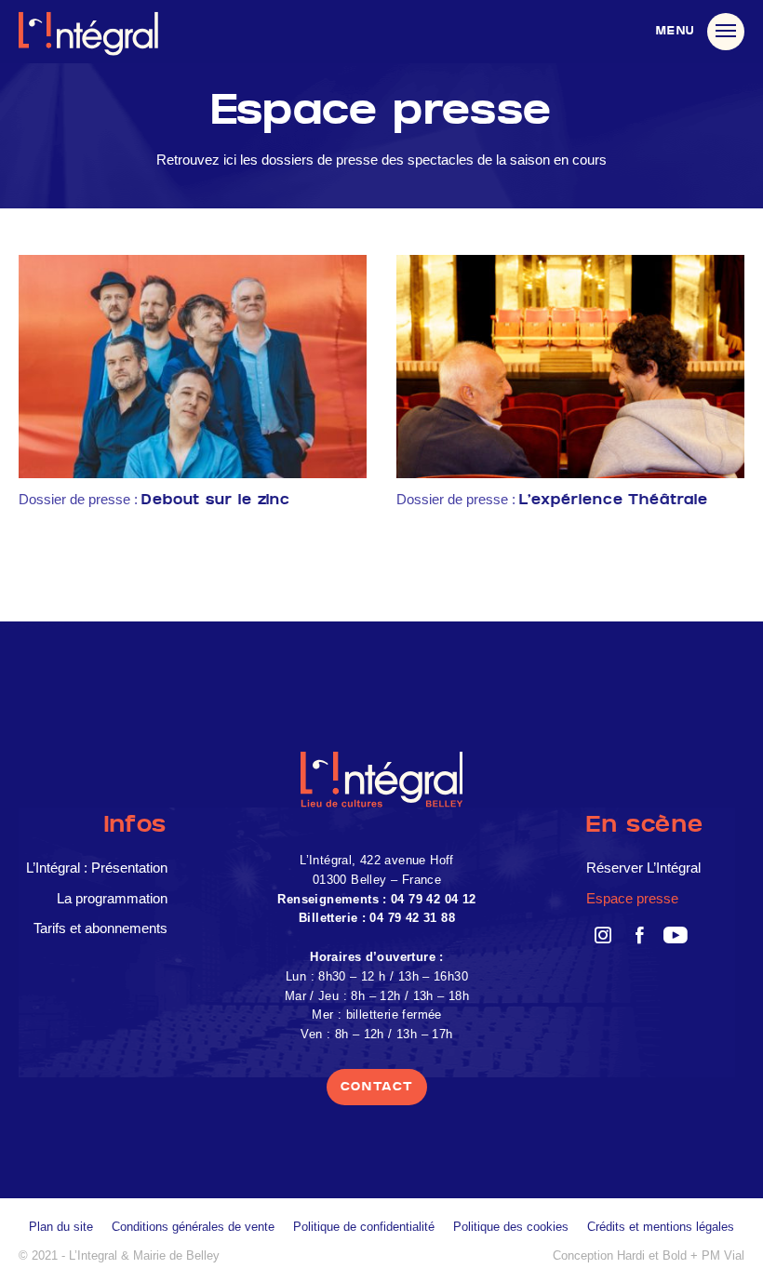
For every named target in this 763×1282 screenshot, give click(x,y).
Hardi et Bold (652, 1255)
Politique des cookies (511, 1227)
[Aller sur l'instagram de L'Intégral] (602, 934)
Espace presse (632, 898)
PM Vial (723, 1255)
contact (377, 1086)
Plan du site (61, 1227)
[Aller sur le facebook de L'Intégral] (638, 934)
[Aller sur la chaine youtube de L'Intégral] (675, 934)
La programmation (112, 898)
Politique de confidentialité (364, 1227)
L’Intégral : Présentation (96, 867)
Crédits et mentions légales (660, 1227)
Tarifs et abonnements (100, 928)
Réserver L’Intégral (643, 867)
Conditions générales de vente (193, 1227)
